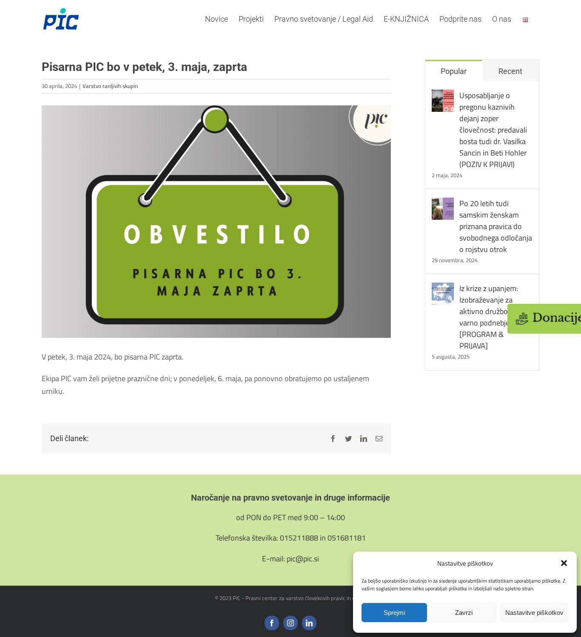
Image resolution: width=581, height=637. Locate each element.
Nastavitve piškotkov (534, 612)
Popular (454, 71)
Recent (510, 71)
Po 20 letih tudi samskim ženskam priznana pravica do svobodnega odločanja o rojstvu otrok (495, 226)
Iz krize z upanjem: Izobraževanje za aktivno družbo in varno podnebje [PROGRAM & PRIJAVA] (488, 317)
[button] (564, 563)
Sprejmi (394, 612)
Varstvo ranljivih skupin (110, 86)
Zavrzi (464, 612)
